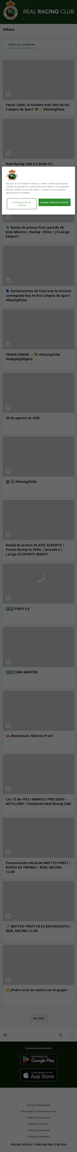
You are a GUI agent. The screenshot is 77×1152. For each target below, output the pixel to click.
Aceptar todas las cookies (54, 202)
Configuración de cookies (22, 203)
